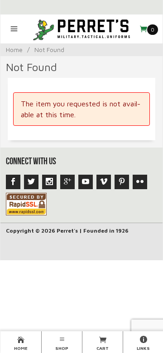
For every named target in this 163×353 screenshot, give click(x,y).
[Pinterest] (122, 182)
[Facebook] (13, 182)
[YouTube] (85, 182)
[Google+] (67, 182)
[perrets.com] (81, 29)
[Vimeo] (103, 182)
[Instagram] (49, 182)
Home (14, 49)
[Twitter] (31, 182)
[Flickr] (140, 182)
